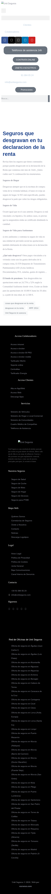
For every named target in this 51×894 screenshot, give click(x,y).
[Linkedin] (25, 40)
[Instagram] (18, 40)
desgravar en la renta (14, 308)
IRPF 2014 (33, 308)
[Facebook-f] (4, 40)
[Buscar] (49, 98)
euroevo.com (25, 886)
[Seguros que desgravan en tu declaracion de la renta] (25, 117)
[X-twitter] (11, 40)
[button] (25, 18)
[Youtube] (32, 40)
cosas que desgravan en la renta (19, 303)
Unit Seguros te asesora (15, 313)
